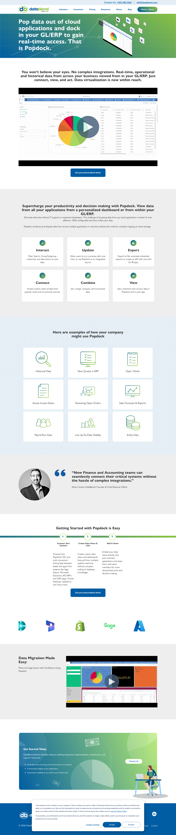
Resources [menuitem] (105, 9)
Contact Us (134, 761)
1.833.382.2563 (124, 2)
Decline (131, 825)
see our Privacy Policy (119, 811)
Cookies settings (92, 825)
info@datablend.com (147, 2)
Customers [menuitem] (78, 9)
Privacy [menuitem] (145, 825)
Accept (112, 825)
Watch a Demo (147, 9)
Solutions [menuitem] (63, 9)
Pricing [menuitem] (92, 9)
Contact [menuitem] (154, 825)
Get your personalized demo (88, 173)
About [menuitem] (119, 9)
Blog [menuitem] (130, 9)
